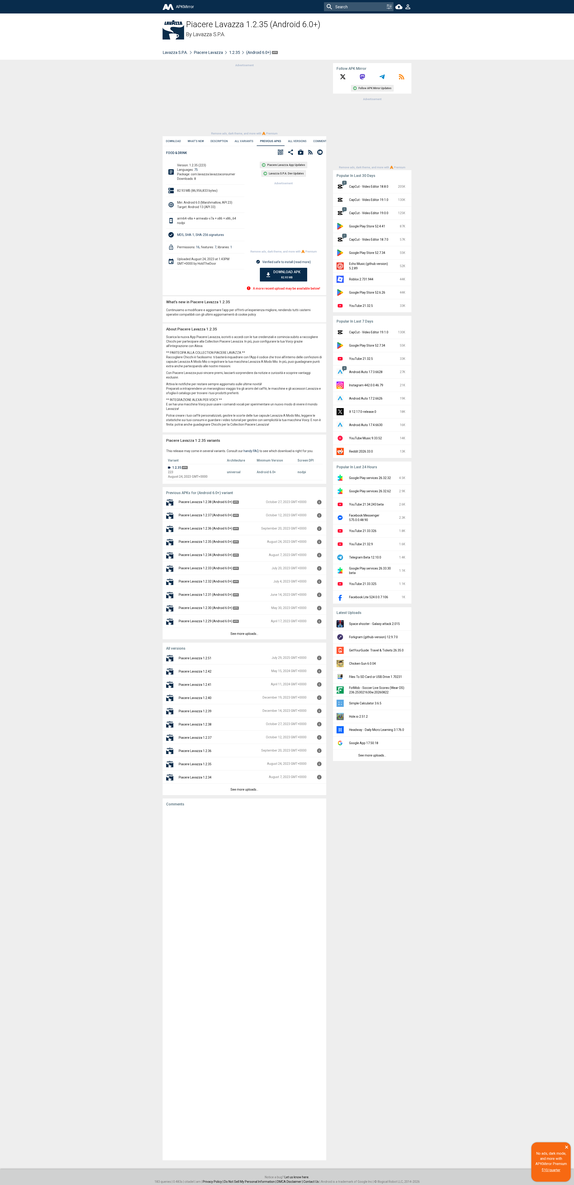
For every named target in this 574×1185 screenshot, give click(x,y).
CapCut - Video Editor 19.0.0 (368, 213)
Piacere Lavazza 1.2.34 (195, 777)
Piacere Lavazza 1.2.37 (195, 737)
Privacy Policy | (213, 1181)
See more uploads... (244, 633)
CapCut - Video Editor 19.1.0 (368, 200)
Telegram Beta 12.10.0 (365, 557)
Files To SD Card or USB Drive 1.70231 (375, 677)
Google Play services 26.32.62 (370, 491)
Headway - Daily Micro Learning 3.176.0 (376, 730)
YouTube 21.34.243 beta (366, 504)
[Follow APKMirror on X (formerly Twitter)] (343, 78)
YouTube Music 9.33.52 (365, 438)
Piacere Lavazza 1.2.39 (195, 711)
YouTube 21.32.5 (361, 306)
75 (196, 169)
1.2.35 (234, 52)
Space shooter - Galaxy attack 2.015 (374, 624)
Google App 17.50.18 (363, 743)
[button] (280, 152)
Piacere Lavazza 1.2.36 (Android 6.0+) (205, 528)
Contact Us (311, 1181)
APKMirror (185, 6)
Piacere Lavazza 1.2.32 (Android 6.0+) (205, 581)
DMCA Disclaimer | (290, 1181)
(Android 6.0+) (259, 52)
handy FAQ (251, 451)
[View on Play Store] (300, 152)
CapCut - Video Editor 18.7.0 (368, 239)
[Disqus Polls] (244, 867)
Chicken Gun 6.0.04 (362, 663)
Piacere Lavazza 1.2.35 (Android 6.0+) (205, 541)
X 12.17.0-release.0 (362, 411)
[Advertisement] (244, 99)
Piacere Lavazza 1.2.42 (195, 671)
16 (198, 247)
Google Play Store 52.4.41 (367, 226)
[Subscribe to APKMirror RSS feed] (401, 78)
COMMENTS (320, 141)
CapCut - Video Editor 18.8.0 (368, 186)
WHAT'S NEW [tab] (196, 141)
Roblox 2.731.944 (361, 279)
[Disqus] (244, 983)
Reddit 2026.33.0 (361, 451)
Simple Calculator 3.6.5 (365, 703)
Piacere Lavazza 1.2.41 (195, 684)
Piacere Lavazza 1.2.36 (195, 751)
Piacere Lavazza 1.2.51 (195, 658)
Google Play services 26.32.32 (370, 478)
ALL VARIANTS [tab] (244, 141)
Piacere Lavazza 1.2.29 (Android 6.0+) (205, 621)
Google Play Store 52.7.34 (367, 253)
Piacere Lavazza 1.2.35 (195, 764)
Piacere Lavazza (208, 52)
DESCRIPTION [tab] (219, 141)
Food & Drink (176, 153)
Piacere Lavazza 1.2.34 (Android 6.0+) (205, 555)
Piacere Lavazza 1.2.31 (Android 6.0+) (205, 594)
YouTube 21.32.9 (361, 544)
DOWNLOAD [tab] (173, 141)
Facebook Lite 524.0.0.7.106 (368, 597)
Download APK (286, 274)
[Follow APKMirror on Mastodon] (362, 78)
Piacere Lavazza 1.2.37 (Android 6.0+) (205, 515)
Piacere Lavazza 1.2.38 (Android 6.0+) (205, 502)
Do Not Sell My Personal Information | (250, 1181)
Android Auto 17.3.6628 (366, 372)
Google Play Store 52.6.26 (367, 292)
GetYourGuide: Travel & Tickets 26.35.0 (376, 650)
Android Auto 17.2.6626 (366, 398)
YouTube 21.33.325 (362, 584)
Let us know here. (297, 1177)
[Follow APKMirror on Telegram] (382, 78)
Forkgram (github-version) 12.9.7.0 (373, 637)
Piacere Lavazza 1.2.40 (195, 698)
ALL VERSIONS (297, 141)
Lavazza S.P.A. (209, 34)
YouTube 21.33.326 (362, 531)
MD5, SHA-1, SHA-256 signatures (200, 235)
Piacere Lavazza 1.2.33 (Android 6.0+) (205, 568)
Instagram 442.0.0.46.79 (366, 385)
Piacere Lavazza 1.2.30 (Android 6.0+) (205, 608)
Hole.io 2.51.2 (358, 716)
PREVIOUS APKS (270, 141)
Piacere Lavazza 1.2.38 (195, 724)
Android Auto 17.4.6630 (366, 425)
